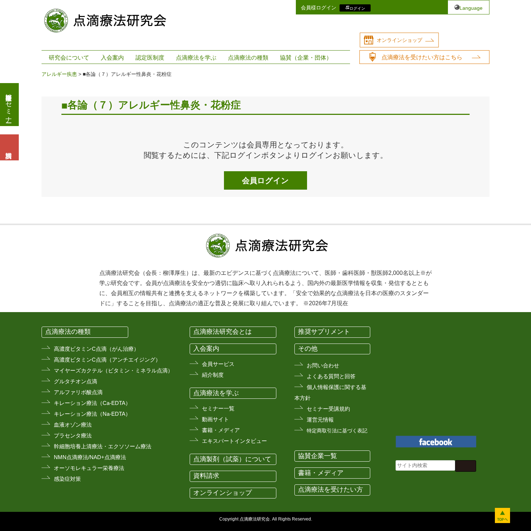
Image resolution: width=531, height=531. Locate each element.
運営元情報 (320, 419)
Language (471, 8)
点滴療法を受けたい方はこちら (421, 57)
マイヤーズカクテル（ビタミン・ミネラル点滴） (113, 370)
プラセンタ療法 (73, 435)
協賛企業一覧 (317, 455)
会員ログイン (265, 180)
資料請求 (206, 475)
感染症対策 (67, 479)
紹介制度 (213, 375)
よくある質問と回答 (331, 376)
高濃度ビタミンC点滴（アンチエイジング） (107, 360)
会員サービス (218, 364)
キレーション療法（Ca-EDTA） (92, 403)
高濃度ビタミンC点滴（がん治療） (96, 349)
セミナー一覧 (218, 408)
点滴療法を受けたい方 (330, 489)
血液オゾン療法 (73, 425)
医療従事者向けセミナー (8, 105)
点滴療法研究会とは (222, 331)
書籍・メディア (221, 430)
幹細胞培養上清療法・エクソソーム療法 (102, 446)
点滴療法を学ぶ (196, 58)
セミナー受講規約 (328, 409)
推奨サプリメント (324, 331)
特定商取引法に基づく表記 (337, 430)
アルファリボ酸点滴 (78, 392)
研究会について (69, 58)
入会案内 (112, 58)
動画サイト (215, 419)
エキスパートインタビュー (234, 441)
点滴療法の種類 (248, 58)
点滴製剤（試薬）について (232, 459)
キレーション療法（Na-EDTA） (92, 414)
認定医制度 (149, 58)
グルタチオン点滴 (75, 381)
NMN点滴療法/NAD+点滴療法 (90, 457)
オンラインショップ (399, 40)
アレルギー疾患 (59, 74)
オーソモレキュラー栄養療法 (89, 468)
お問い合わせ (323, 365)
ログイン (357, 8)
